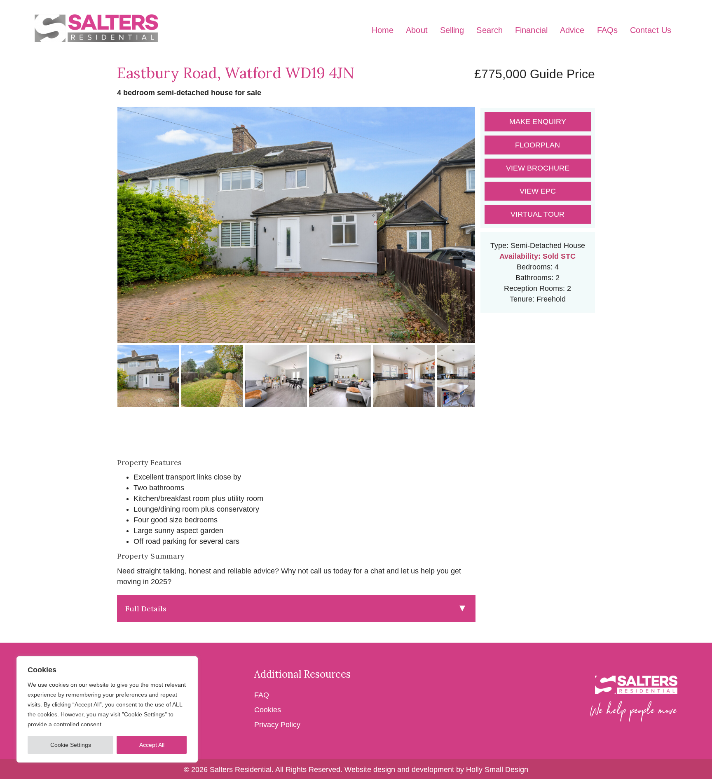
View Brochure (537, 168)
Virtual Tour (537, 214)
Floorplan (537, 145)
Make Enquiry (537, 121)
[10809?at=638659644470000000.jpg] (296, 225)
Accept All (151, 745)
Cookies (267, 710)
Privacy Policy (277, 725)
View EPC (538, 191)
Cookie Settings (70, 745)
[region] (107, 709)
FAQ (262, 695)
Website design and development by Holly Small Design (436, 769)
